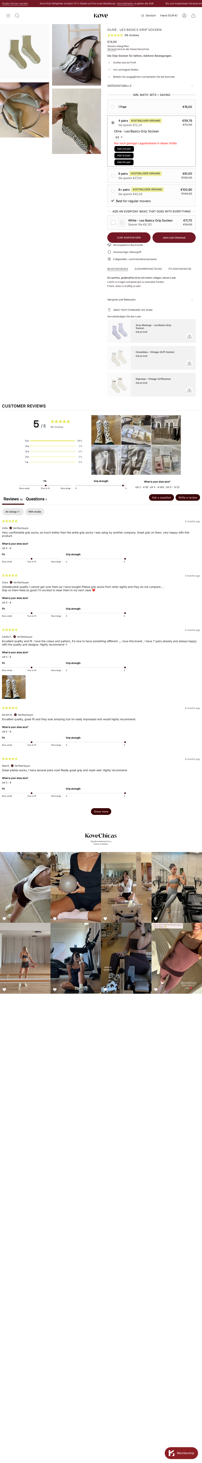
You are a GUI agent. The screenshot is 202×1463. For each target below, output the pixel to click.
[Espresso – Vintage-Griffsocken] (119, 385)
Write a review (188, 497)
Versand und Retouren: (121, 299)
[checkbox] (151, 222)
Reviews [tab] (13, 499)
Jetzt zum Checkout (174, 237)
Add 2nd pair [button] (124, 148)
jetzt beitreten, (98, 3)
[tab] (36, 499)
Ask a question (161, 497)
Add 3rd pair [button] (124, 155)
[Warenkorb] (193, 15)
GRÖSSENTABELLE (119, 85)
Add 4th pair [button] (124, 162)
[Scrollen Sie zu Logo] (101, 838)
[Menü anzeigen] (8, 15)
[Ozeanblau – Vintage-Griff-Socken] (119, 358)
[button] (151, 106)
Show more (101, 811)
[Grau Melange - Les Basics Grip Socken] (119, 331)
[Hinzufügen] (189, 336)
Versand (111, 49)
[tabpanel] (101, 663)
